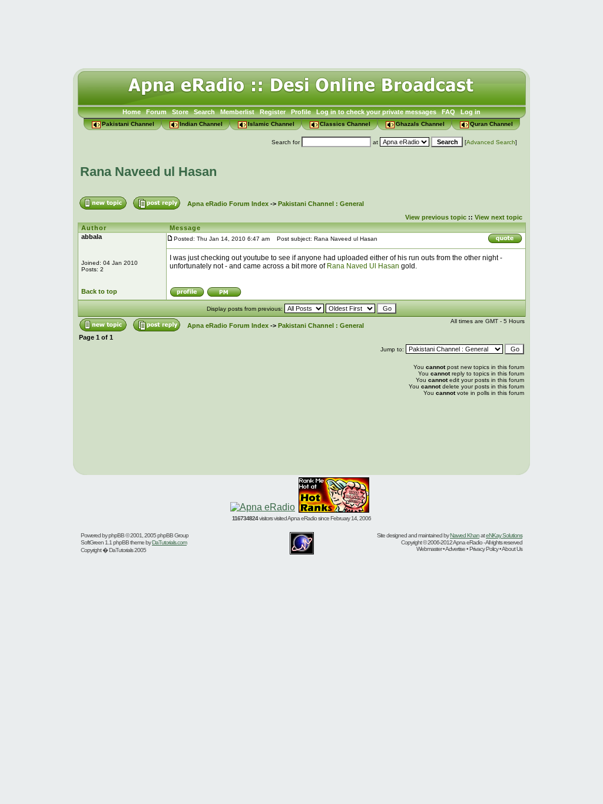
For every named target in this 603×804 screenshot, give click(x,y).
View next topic (498, 217)
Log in (470, 111)
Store (180, 111)
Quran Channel (491, 124)
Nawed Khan (464, 535)
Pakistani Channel (128, 124)
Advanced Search (490, 142)
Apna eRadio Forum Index (228, 203)
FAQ (448, 111)
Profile (301, 111)
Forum (156, 111)
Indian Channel (201, 124)
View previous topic (435, 217)
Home (131, 111)
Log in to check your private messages (376, 111)
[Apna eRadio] (262, 507)
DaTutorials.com (169, 542)
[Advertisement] (301, 31)
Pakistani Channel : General (321, 203)
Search (204, 111)
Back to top (99, 291)
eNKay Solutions (504, 535)
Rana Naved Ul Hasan (363, 266)
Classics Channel (345, 124)
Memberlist (237, 111)
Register (273, 111)
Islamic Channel (271, 124)
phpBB (116, 535)
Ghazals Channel (420, 124)
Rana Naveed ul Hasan (148, 171)
